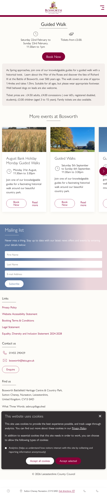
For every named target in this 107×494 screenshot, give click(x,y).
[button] (5, 7)
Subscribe (14, 284)
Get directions (65, 491)
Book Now (53, 56)
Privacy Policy (79, 428)
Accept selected (68, 461)
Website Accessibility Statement (19, 314)
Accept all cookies (40, 461)
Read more (33, 204)
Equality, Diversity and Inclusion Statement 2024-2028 (32, 333)
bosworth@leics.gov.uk (21, 360)
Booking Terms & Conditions (18, 320)
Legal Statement (11, 327)
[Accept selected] (100, 416)
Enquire (10, 369)
